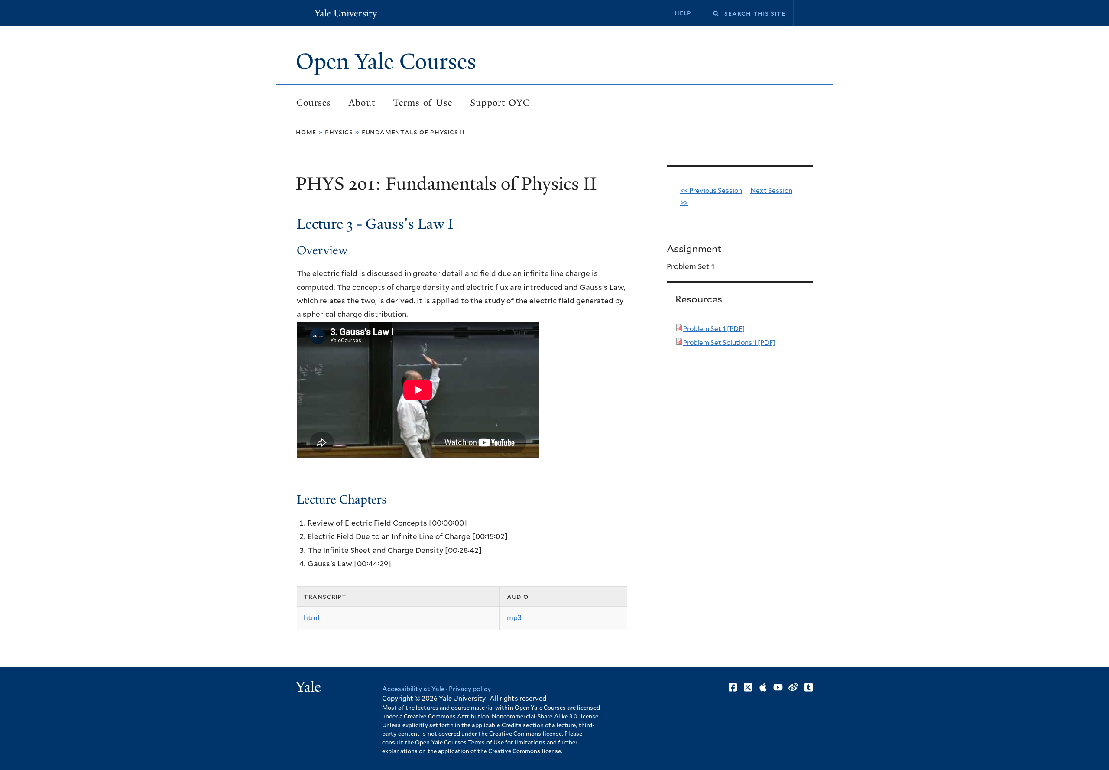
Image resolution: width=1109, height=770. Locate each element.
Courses (313, 103)
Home (306, 132)
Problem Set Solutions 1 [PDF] (729, 343)
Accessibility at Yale (413, 689)
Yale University (346, 13)
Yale (308, 687)
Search (710, 13)
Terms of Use (422, 103)
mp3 (514, 617)
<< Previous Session (711, 191)
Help (682, 13)
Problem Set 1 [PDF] (714, 329)
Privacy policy (470, 689)
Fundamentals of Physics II (413, 132)
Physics (339, 132)
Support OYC (500, 103)
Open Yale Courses (386, 61)
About (362, 103)
